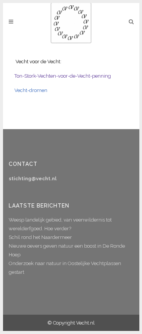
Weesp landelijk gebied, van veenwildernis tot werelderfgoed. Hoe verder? (60, 224)
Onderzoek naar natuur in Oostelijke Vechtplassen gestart (65, 268)
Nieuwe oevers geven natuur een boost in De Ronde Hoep (67, 250)
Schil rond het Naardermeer (40, 237)
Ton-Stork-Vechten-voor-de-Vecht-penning (62, 76)
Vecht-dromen (30, 90)
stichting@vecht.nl (32, 178)
